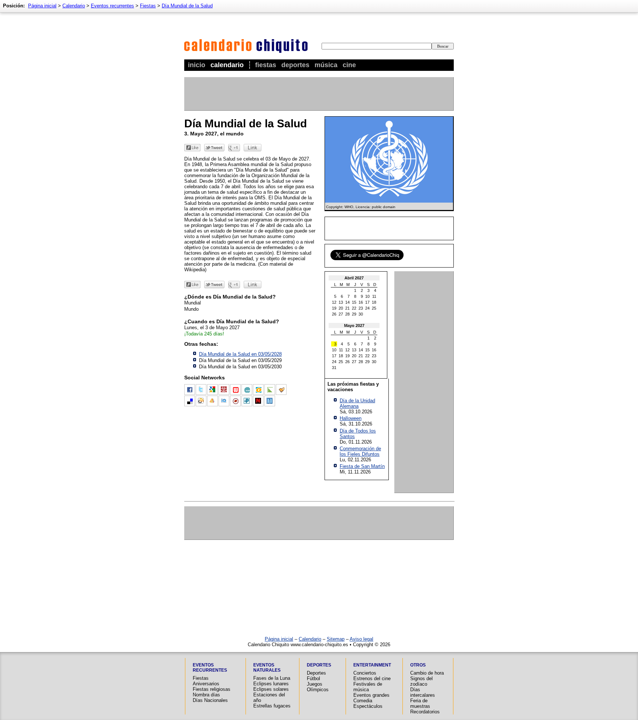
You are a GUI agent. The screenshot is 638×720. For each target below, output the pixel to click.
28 (347, 314)
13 (341, 302)
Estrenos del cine (372, 678)
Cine (349, 65)
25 (374, 308)
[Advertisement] (318, 93)
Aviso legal (361, 639)
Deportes (295, 65)
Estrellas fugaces (272, 706)
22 (354, 308)
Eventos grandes (371, 695)
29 (354, 314)
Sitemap (335, 639)
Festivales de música (367, 686)
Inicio (196, 65)
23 (361, 308)
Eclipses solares (271, 689)
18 (374, 302)
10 (367, 296)
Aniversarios (206, 683)
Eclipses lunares (271, 683)
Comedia (362, 700)
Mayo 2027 (354, 325)
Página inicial (42, 5)
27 (341, 314)
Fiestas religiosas (211, 689)
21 (347, 308)
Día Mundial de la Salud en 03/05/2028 (240, 354)
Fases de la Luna (271, 678)
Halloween (350, 418)
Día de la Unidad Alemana (357, 403)
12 (334, 302)
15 (354, 302)
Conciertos (364, 673)
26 (334, 314)
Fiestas (265, 65)
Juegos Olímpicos (318, 686)
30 (361, 314)
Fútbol (313, 678)
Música (326, 65)
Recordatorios (425, 711)
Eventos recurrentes (112, 5)
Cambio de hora (427, 673)
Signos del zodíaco (421, 681)
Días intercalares (422, 692)
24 (367, 308)
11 (374, 296)
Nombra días (206, 694)
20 (341, 308)
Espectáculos (368, 706)
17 (367, 302)
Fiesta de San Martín (362, 466)
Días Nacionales (210, 700)
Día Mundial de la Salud (187, 5)
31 (334, 367)
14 (347, 302)
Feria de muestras (420, 703)
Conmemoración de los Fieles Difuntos (360, 451)
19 (334, 308)
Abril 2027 (354, 278)
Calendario (227, 65)
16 (361, 302)
